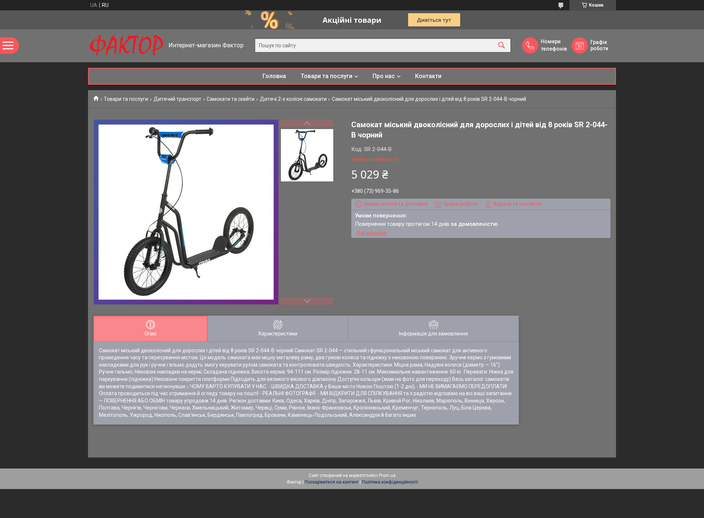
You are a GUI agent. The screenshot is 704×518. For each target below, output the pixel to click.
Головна (274, 76)
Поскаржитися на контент (332, 482)
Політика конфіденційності (390, 482)
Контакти (428, 76)
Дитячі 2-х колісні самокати (293, 99)
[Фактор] (126, 45)
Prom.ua (387, 475)
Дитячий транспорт (177, 99)
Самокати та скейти (230, 99)
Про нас (384, 76)
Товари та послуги (326, 76)
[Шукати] (501, 45)
